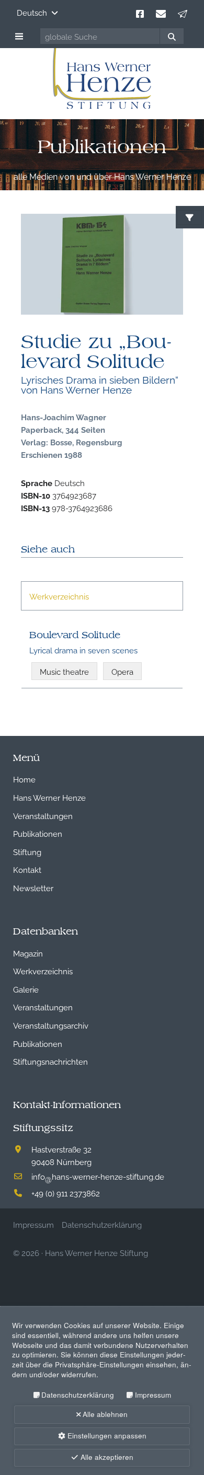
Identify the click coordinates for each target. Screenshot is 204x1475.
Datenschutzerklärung (77, 1395)
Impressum (153, 1395)
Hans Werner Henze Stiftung (96, 1252)
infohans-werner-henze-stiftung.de (97, 1176)
